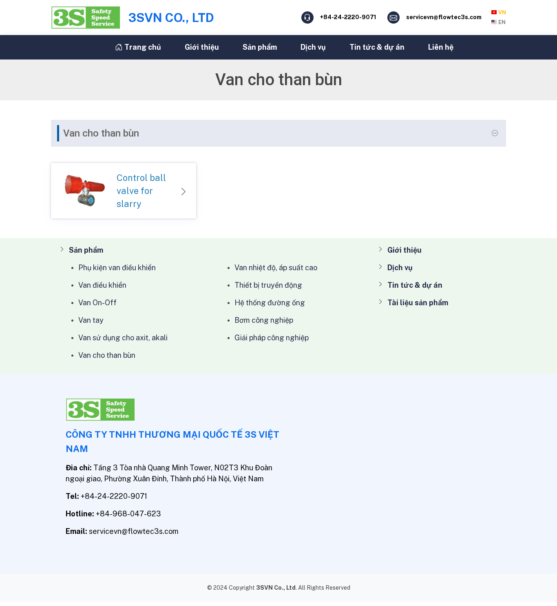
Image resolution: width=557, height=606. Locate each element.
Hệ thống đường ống (269, 302)
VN (502, 12)
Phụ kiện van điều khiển (117, 267)
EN (502, 22)
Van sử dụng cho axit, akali (123, 337)
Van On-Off (97, 302)
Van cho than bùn (106, 355)
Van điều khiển (102, 285)
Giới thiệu (202, 47)
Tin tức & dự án (376, 47)
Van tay (91, 320)
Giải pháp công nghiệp (271, 337)
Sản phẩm (260, 47)
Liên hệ (440, 47)
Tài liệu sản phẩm (417, 302)
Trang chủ (142, 47)
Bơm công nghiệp (263, 320)
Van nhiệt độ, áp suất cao (275, 267)
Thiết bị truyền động (268, 285)
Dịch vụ (313, 47)
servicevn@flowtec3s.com (444, 17)
